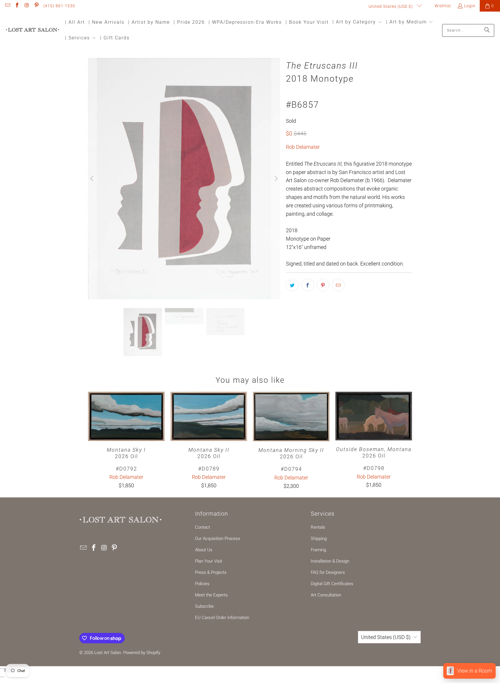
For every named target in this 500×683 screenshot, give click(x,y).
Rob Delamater (303, 147)
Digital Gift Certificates (332, 583)
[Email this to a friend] (338, 285)
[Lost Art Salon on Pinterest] (36, 5)
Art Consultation (326, 595)
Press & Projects (211, 572)
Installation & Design (330, 561)
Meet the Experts (211, 595)
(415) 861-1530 (59, 5)
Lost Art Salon (107, 652)
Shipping (319, 538)
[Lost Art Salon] (32, 30)
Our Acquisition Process (217, 538)
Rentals (318, 527)
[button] (357, 22)
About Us (203, 549)
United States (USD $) (391, 6)
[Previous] (92, 178)
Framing (318, 549)
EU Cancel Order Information (222, 617)
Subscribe (204, 606)
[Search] (487, 30)
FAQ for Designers (328, 572)
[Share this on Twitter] (292, 285)
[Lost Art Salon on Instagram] (27, 5)
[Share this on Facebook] (307, 285)
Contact (202, 527)
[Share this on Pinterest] (323, 285)
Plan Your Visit (208, 561)
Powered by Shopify (141, 652)
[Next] (275, 178)
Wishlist (442, 5)
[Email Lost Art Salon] (7, 5)
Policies (202, 583)
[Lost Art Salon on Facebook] (17, 5)
